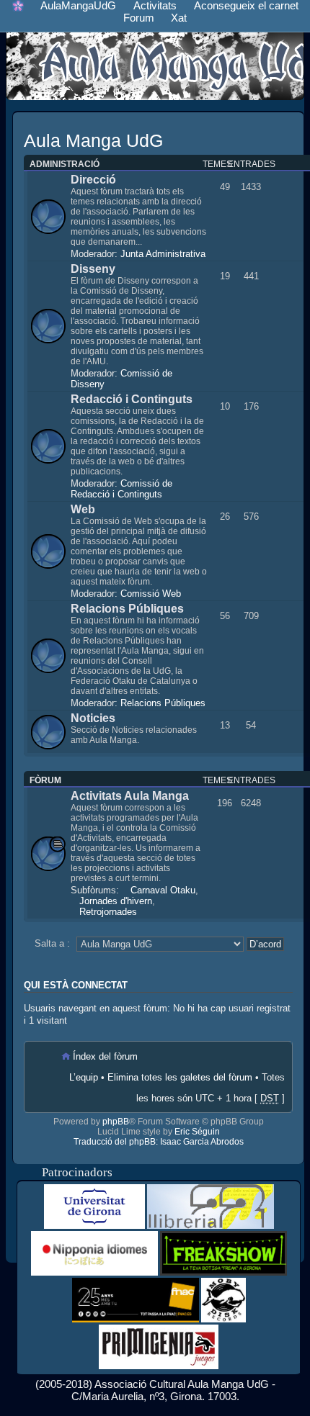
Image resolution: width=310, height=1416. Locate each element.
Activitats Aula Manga (130, 796)
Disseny (93, 269)
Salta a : (52, 943)
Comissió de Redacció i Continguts (121, 489)
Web (83, 509)
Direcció (93, 179)
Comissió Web (150, 593)
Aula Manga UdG (93, 140)
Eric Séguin (197, 1132)
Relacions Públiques (127, 609)
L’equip (83, 1077)
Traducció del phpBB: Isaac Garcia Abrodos (159, 1142)
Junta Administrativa (162, 253)
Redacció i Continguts (131, 399)
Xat (179, 18)
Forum (138, 18)
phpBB (115, 1122)
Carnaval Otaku (162, 890)
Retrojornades (108, 911)
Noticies (93, 718)
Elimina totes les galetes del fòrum (179, 1077)
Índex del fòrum (105, 1056)
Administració (64, 164)
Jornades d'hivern (115, 901)
